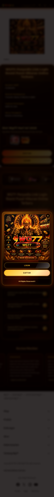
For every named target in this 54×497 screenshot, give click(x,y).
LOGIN (27, 265)
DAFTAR (27, 273)
